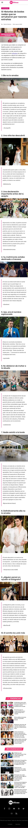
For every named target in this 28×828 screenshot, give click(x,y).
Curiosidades (5, 8)
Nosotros (18, 824)
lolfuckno (15, 53)
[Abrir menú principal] (2, 2)
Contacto (10, 824)
